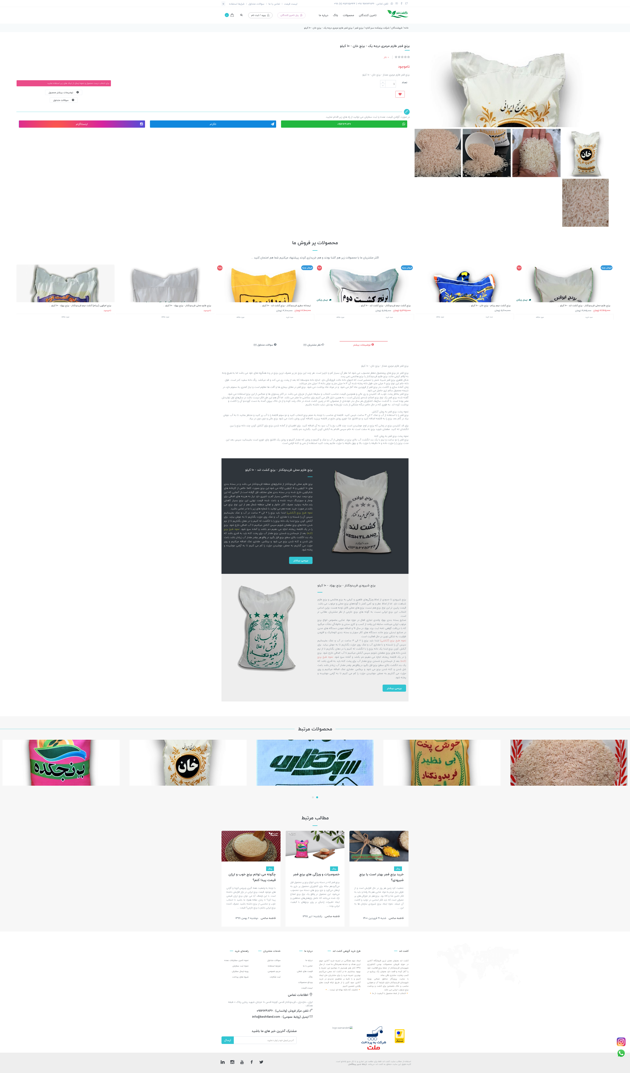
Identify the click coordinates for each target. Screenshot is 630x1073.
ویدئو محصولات (305, 982)
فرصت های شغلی (305, 971)
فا (223, 4)
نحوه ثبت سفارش (240, 966)
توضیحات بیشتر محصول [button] (62, 92)
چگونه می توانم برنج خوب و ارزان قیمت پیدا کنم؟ (252, 877)
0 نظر (386, 57)
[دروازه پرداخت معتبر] (400, 1036)
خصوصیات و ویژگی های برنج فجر (316, 874)
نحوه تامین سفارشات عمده (236, 960)
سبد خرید (589, 317)
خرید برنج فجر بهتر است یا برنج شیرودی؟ (381, 877)
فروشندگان (396, 28)
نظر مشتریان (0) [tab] (313, 345)
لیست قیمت (290, 4)
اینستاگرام (82, 124)
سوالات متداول (256, 4)
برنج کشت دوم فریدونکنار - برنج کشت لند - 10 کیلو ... (385, 305)
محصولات (348, 15)
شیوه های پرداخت (240, 977)
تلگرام (213, 124)
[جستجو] (241, 15)
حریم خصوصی (274, 971)
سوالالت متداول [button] (62, 100)
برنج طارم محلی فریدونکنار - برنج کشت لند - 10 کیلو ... (584, 305)
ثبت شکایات (275, 977)
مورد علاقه (540, 317)
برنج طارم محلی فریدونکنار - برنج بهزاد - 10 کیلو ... (187, 305)
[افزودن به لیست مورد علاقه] (400, 94)
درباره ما (323, 15)
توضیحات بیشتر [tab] (362, 345)
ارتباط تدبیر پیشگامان (357, 1064)
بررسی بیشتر (301, 560)
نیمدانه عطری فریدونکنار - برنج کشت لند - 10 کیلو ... (285, 305)
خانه (406, 28)
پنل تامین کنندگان (290, 15)
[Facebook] (401, 4)
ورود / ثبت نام (258, 15)
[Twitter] (406, 4)
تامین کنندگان (368, 15)
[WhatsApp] (392, 4)
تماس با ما (274, 4)
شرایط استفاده (236, 4)
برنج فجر (359, 28)
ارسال (227, 1040)
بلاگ (335, 15)
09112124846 (344, 124)
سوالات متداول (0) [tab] (264, 345)
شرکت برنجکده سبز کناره (377, 28)
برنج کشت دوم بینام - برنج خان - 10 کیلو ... (490, 305)
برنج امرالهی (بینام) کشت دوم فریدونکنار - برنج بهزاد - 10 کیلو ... (80, 305)
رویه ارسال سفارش (240, 971)
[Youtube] (396, 4)
